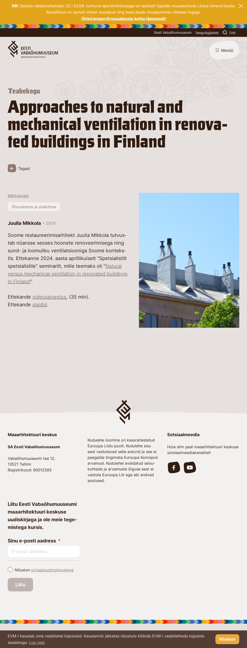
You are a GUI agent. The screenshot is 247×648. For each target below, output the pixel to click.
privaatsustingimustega (52, 570)
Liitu (20, 585)
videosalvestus (49, 297)
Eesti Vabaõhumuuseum (173, 32)
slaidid (39, 304)
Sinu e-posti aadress (32, 541)
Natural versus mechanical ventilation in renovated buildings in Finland (67, 273)
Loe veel (36, 642)
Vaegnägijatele (207, 33)
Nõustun (44, 570)
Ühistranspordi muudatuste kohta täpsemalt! (123, 18)
